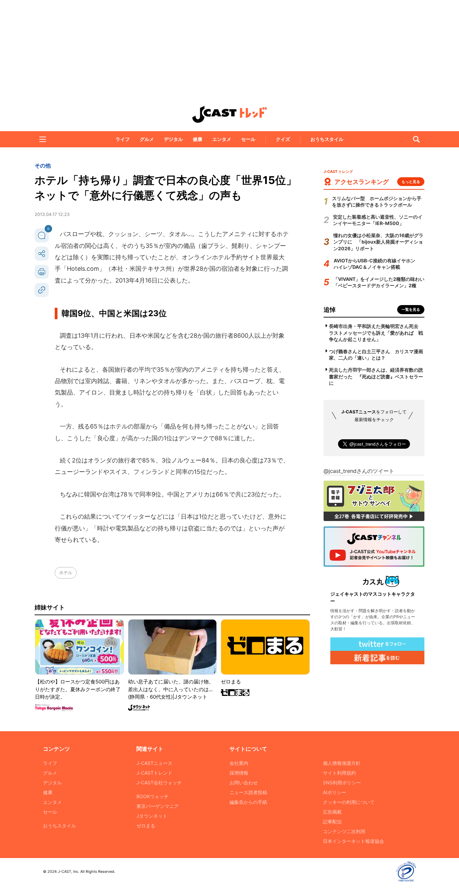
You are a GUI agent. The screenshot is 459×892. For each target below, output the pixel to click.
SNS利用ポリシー (342, 782)
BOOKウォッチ (152, 796)
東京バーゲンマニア (157, 806)
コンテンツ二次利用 (344, 831)
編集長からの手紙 (248, 802)
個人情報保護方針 (342, 763)
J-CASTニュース (154, 763)
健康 (197, 139)
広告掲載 (332, 812)
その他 (43, 165)
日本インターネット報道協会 (353, 841)
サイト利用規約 (339, 773)
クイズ (283, 139)
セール (248, 139)
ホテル (65, 572)
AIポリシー (334, 792)
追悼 (330, 309)
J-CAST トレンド (229, 114)
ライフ (123, 139)
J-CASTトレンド (154, 773)
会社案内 (239, 763)
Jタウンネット (151, 816)
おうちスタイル (326, 139)
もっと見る (411, 181)
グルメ (147, 139)
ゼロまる (145, 825)
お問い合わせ (244, 782)
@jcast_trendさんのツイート (359, 471)
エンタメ (221, 139)
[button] (43, 139)
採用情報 (239, 773)
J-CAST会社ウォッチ (159, 782)
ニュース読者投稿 (248, 792)
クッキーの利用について (349, 802)
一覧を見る (411, 309)
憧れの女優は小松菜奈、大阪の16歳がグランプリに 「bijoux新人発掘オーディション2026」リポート (378, 241)
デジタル (173, 139)
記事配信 (332, 821)
